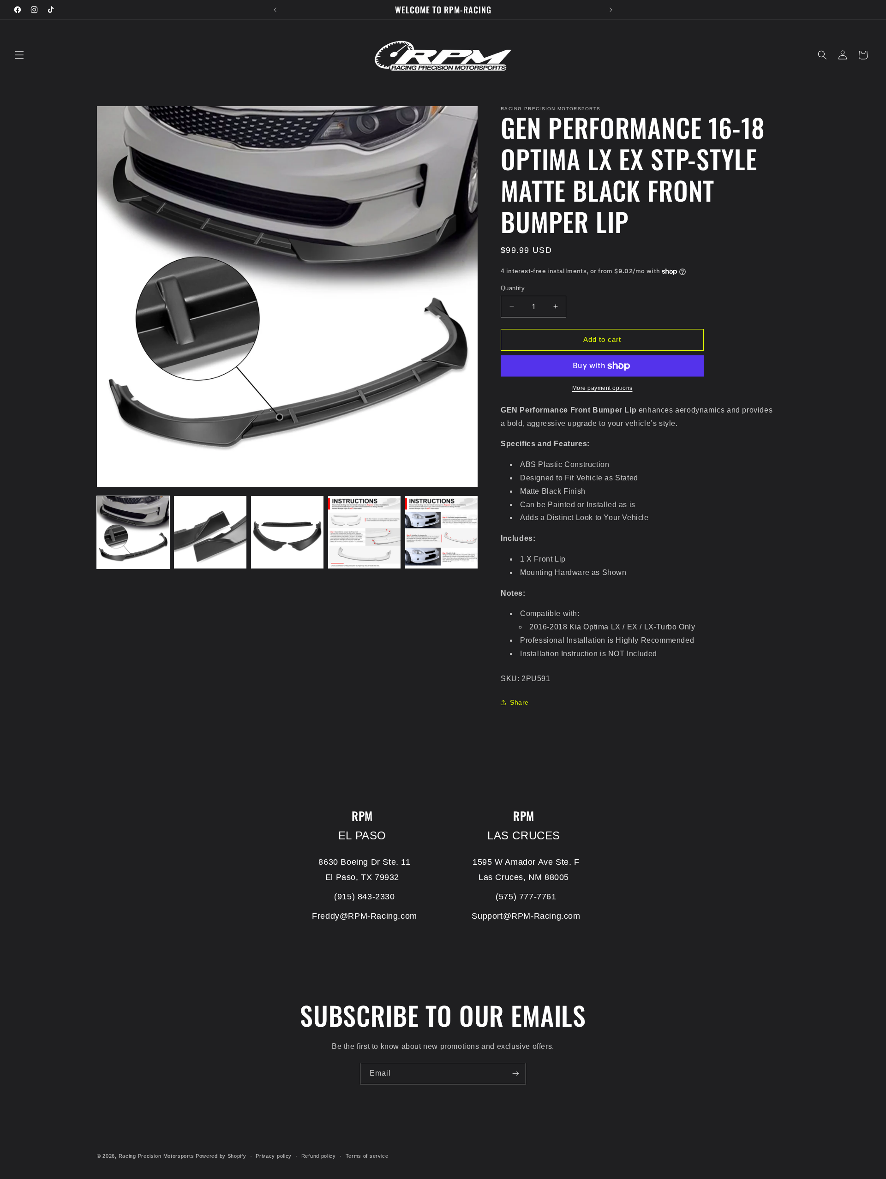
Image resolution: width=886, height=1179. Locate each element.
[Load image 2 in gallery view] (210, 532)
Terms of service (367, 1155)
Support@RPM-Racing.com (526, 916)
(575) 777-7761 (526, 896)
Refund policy (318, 1155)
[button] (19, 55)
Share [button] (519, 702)
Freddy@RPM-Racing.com (364, 916)
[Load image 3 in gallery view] (287, 532)
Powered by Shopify (221, 1156)
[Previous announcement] (275, 9)
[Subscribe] (515, 1073)
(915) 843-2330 (364, 896)
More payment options (602, 388)
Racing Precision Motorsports (156, 1156)
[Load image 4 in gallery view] (364, 532)
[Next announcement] (611, 9)
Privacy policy (274, 1155)
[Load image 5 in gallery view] (441, 532)
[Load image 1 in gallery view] (133, 532)
